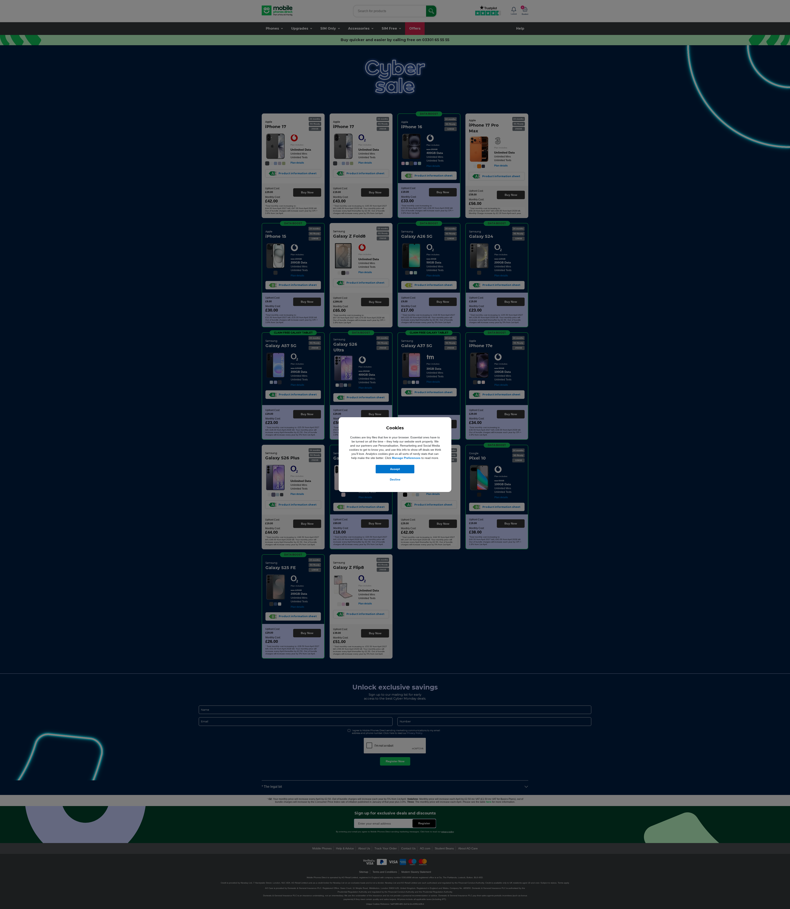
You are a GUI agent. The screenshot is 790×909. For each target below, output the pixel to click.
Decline (395, 479)
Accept (395, 469)
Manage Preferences (406, 458)
